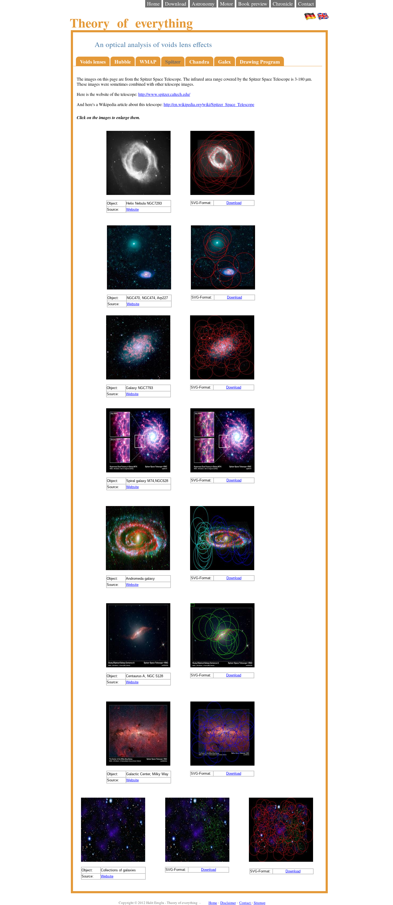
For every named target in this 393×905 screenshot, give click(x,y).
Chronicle (283, 3)
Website (132, 209)
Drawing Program (260, 61)
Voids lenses (93, 61)
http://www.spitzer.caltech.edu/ (164, 94)
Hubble (122, 61)
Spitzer (172, 61)
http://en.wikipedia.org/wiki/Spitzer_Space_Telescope (209, 104)
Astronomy (203, 3)
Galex (224, 61)
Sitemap (259, 902)
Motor (226, 3)
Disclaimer (228, 902)
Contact (306, 3)
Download (175, 3)
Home (153, 3)
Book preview (252, 3)
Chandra (199, 61)
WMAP (148, 61)
